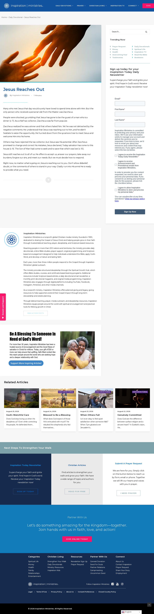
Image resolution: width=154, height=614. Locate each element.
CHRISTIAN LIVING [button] (97, 6)
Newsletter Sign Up (79, 561)
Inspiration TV (140, 52)
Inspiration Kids (54, 570)
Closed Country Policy (107, 592)
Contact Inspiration (124, 564)
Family (31, 570)
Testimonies (117, 57)
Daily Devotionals (142, 46)
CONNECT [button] (132, 6)
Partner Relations (97, 567)
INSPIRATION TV (117, 6)
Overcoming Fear (119, 55)
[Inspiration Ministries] (23, 5)
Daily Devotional (15, 17)
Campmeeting (96, 570)
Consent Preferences (86, 592)
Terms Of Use (41, 592)
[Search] (130, 31)
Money (115, 49)
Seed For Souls (96, 564)
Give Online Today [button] (77, 539)
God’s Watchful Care (17, 415)
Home (4, 17)
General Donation (97, 561)
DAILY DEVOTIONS (63, 6)
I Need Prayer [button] (128, 493)
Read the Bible (141, 55)
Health (115, 52)
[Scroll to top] (149, 604)
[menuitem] (64, 6)
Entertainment (34, 576)
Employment (121, 573)
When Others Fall (90, 415)
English (128, 612)
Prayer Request (118, 46)
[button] (146, 32)
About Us (120, 561)
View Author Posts (35, 313)
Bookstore (139, 57)
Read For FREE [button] (77, 491)
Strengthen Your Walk (57, 561)
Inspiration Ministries (20, 95)
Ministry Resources (56, 567)
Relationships (33, 573)
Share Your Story (123, 570)
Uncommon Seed (97, 573)
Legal (30, 592)
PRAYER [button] (80, 6)
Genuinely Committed (129, 415)
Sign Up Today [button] (25, 491)
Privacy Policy (56, 592)
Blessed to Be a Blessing (56, 415)
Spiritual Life (140, 49)
